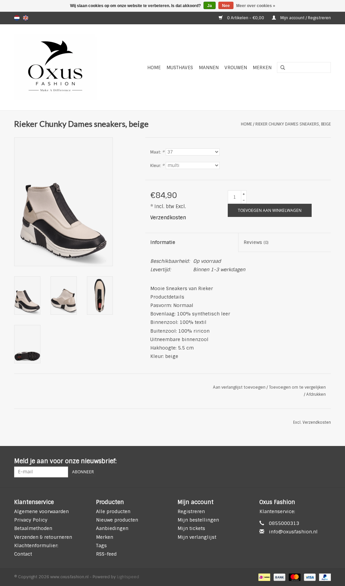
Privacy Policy (31, 520)
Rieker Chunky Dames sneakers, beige (293, 124)
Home (154, 67)
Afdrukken (316, 394)
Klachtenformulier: (36, 545)
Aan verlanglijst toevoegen (239, 387)
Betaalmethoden (33, 528)
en (25, 18)
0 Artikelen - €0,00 (245, 18)
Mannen (209, 67)
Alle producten (113, 511)
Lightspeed (128, 577)
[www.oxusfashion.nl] (63, 67)
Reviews (256, 242)
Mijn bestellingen (198, 520)
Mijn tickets (191, 528)
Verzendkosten (168, 218)
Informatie (162, 242)
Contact (23, 554)
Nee (226, 5)
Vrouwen (235, 67)
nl (17, 18)
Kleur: (157, 165)
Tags (101, 545)
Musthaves (179, 67)
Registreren (191, 511)
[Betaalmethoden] (263, 577)
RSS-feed (106, 554)
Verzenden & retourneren (43, 537)
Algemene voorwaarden (41, 511)
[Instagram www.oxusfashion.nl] (325, 461)
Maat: (157, 152)
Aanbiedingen (112, 528)
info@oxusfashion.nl (293, 532)
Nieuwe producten (117, 520)
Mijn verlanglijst (197, 537)
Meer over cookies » (255, 5)
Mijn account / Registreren (305, 18)
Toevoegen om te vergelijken (297, 387)
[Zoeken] (280, 68)
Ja (209, 5)
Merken (262, 67)
